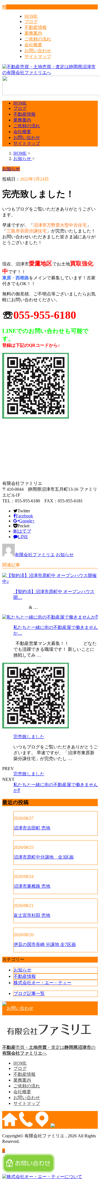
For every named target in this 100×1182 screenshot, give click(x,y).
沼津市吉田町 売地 (32, 828)
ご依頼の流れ (37, 39)
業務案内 (33, 33)
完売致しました (28, 736)
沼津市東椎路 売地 (32, 886)
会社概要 (33, 44)
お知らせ (65, 554)
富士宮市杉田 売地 (32, 915)
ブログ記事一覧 (29, 993)
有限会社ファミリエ (35, 554)
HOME (31, 16)
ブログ (31, 21)
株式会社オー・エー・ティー (42, 982)
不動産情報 (35, 27)
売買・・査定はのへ (49, 1050)
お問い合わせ (37, 50)
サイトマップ (37, 56)
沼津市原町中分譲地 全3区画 (44, 857)
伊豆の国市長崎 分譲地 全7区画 (45, 944)
